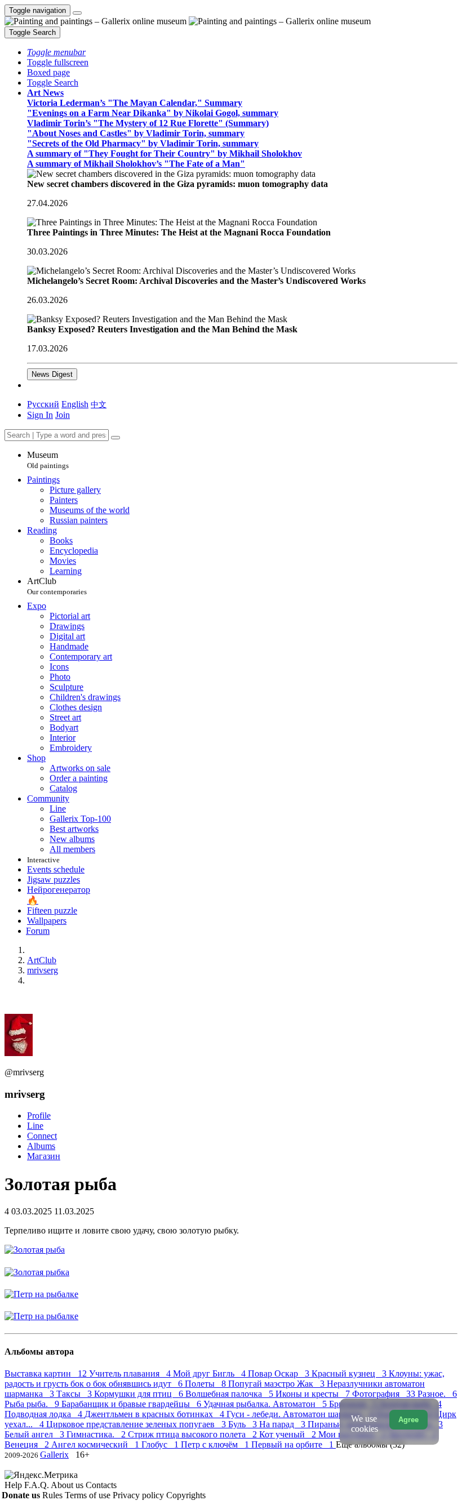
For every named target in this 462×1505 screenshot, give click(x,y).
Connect (42, 1136)
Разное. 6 (437, 1394)
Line (35, 1125)
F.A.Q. (37, 1485)
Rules (53, 1495)
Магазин (43, 1156)
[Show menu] (77, 13)
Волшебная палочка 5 (230, 1394)
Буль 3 (243, 1424)
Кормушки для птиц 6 (139, 1394)
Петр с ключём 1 (216, 1444)
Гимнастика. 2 (97, 1434)
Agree (408, 1419)
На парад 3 (283, 1424)
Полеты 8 (206, 1383)
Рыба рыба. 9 (33, 1404)
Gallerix (54, 1454)
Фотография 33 (384, 1394)
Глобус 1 (161, 1444)
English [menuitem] (74, 404)
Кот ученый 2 (288, 1434)
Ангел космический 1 (96, 1444)
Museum (48, 460)
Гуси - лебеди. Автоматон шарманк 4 (301, 1414)
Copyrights (186, 1495)
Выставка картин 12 (47, 1373)
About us (68, 1485)
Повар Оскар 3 (280, 1373)
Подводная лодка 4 (45, 1414)
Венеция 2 (28, 1444)
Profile (39, 1115)
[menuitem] (98, 404)
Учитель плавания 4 (131, 1373)
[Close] (115, 437)
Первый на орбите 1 (293, 1444)
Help (14, 1485)
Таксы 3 (75, 1394)
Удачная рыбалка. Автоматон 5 (266, 1404)
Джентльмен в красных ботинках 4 (155, 1414)
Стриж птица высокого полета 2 (193, 1434)
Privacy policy (139, 1495)
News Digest (52, 374)
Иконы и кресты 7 (314, 1394)
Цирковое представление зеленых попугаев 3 (137, 1424)
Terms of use (89, 1495)
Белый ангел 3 (35, 1434)
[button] (56, 52)
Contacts (101, 1485)
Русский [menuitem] (43, 404)
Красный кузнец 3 (350, 1373)
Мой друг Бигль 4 (210, 1373)
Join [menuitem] (62, 415)
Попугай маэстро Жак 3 (277, 1383)
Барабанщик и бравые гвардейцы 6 (132, 1404)
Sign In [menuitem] (40, 415)
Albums (41, 1146)
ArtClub (57, 586)
